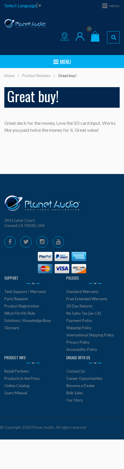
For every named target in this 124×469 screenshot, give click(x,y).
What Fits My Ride (19, 313)
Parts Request (16, 298)
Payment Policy (79, 320)
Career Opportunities (84, 378)
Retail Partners (16, 371)
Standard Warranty (82, 291)
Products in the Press (22, 378)
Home (9, 75)
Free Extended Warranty (87, 298)
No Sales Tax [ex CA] (83, 313)
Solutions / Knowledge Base (27, 320)
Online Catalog (16, 385)
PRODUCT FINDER (113, 37)
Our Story (74, 400)
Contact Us (75, 371)
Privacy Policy (78, 342)
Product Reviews (36, 75)
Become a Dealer (80, 385)
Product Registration (21, 306)
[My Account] (80, 36)
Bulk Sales (74, 393)
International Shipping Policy (90, 335)
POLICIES (72, 278)
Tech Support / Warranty (25, 291)
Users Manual (15, 393)
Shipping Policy (79, 327)
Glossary (11, 327)
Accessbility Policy (81, 349)
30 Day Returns (79, 306)
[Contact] (64, 36)
